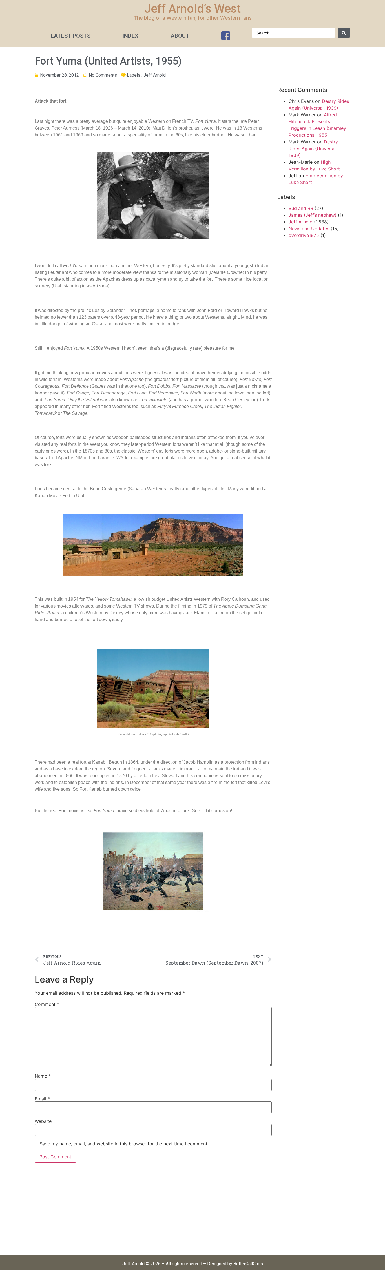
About (180, 35)
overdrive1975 (304, 235)
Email (42, 1098)
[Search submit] (344, 33)
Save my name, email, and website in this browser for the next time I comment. (124, 1144)
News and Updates (309, 228)
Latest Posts (70, 35)
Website (43, 1121)
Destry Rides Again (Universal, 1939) (313, 148)
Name (43, 1076)
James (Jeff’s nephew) (313, 215)
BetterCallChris (248, 1263)
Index (130, 35)
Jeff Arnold (154, 75)
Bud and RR (301, 208)
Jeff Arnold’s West (192, 8)
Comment (47, 1004)
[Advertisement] (153, 1212)
